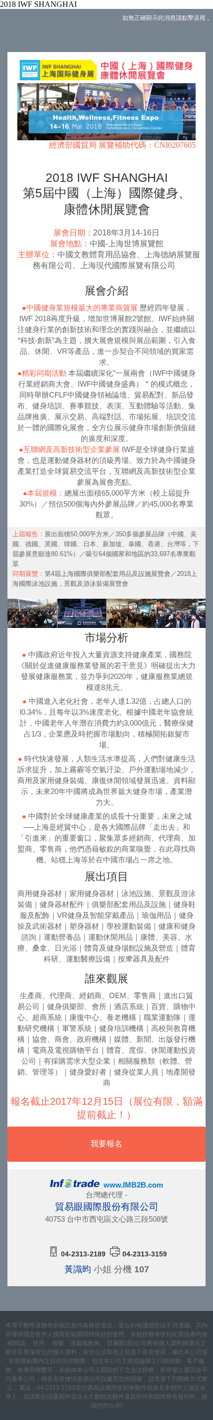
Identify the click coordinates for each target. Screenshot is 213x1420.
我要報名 (106, 1143)
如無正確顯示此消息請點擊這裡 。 (167, 17)
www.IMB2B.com (132, 1185)
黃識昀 (77, 1269)
